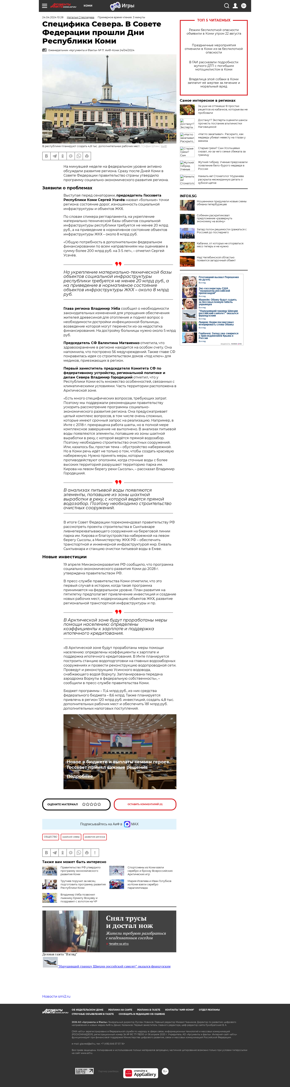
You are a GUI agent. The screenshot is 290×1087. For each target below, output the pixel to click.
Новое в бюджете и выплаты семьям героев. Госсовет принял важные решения (118, 764)
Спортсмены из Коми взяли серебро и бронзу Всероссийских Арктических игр (150, 871)
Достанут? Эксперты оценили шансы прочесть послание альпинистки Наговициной (222, 123)
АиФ (164, 146)
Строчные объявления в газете (93, 1014)
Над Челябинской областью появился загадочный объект (216, 259)
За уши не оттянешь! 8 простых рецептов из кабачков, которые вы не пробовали (223, 109)
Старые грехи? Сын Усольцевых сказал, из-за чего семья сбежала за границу (222, 151)
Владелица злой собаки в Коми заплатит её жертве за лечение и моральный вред (214, 82)
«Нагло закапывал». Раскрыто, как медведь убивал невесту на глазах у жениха (222, 137)
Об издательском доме (87, 1009)
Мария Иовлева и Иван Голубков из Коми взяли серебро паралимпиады (149, 884)
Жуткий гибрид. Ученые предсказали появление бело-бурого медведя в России (223, 165)
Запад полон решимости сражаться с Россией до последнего (222, 231)
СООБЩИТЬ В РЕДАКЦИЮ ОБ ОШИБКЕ (142, 1014)
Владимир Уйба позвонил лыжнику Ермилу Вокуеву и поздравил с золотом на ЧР (79, 898)
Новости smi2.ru (56, 996)
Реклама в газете (148, 1009)
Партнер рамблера (108, 1071)
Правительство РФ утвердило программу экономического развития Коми (81, 871)
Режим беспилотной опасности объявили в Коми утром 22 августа (214, 31)
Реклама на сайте (120, 1009)
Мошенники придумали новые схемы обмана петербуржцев (221, 203)
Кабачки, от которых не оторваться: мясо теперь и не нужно (220, 245)
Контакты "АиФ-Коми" (179, 1009)
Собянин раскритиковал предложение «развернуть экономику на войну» (214, 218)
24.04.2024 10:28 (52, 17)
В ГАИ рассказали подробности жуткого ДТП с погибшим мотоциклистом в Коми (213, 65)
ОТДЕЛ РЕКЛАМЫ (209, 1009)
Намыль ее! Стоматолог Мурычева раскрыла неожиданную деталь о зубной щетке (221, 179)
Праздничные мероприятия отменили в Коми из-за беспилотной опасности (214, 49)
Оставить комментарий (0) (145, 804)
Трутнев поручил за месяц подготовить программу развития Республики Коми (83, 884)
